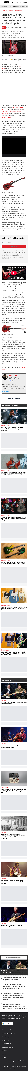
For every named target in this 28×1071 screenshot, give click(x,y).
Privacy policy (5, 1036)
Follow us (15, 59)
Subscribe (18, 2)
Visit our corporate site (14, 1018)
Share (5, 59)
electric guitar (6, 118)
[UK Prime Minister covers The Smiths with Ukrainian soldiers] (14, 967)
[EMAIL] (13, 380)
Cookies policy (5, 1040)
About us (4, 1054)
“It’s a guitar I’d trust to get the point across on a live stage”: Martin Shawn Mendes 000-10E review (13, 996)
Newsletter (23, 59)
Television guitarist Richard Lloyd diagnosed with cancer (14, 978)
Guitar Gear (4, 10)
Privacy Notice (22, 252)
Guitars (11, 10)
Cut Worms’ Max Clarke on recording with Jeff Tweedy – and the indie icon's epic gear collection (15, 1006)
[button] (2, 2)
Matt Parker (11, 27)
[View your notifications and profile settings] (12, 2)
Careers (4, 1057)
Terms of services (20, 251)
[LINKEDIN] (10, 380)
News (3, 27)
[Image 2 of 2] (23, 329)
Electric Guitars (18, 10)
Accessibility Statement (8, 1047)
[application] (14, 145)
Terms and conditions (7, 1030)
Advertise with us (6, 1043)
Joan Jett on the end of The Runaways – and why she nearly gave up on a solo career (14, 986)
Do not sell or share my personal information (13, 1061)
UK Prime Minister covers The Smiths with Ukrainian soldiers (13, 972)
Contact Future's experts (8, 1033)
